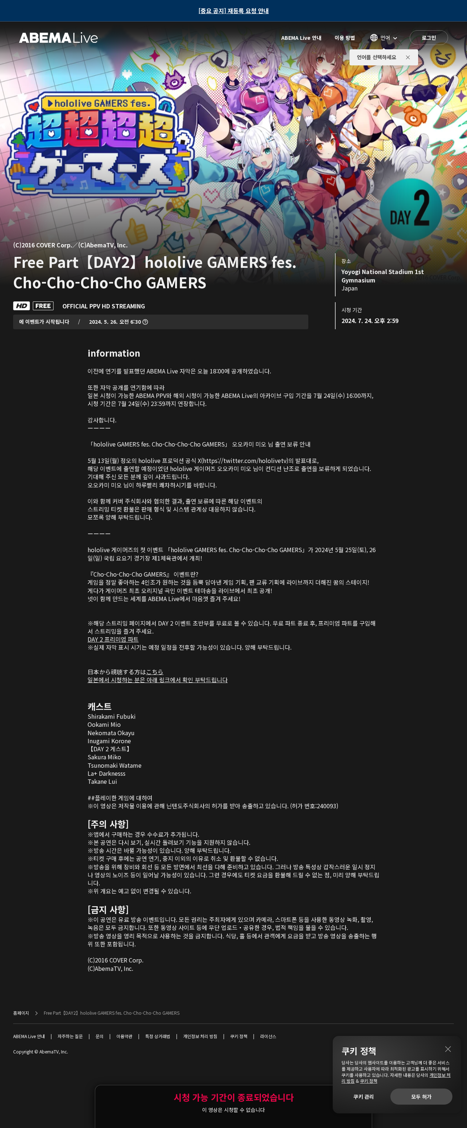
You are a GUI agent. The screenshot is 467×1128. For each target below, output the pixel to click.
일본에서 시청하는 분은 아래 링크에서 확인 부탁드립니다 (158, 679)
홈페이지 (21, 1013)
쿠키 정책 (238, 1036)
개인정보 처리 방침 (200, 1036)
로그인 (429, 37)
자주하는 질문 (70, 1036)
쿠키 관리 (364, 1096)
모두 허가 (421, 1096)
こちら (154, 671)
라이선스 (268, 1036)
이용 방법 (345, 37)
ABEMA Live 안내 (301, 37)
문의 (100, 1036)
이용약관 (124, 1036)
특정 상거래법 (157, 1036)
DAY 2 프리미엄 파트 (113, 639)
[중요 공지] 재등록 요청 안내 (233, 10)
